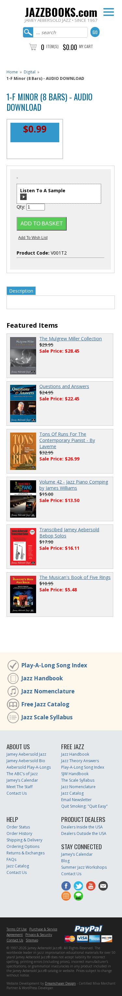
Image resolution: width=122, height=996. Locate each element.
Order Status (18, 827)
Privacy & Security (38, 934)
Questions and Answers (64, 386)
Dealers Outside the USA (83, 833)
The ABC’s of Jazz (22, 773)
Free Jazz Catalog (45, 704)
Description (21, 291)
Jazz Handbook (42, 678)
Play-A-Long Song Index (54, 665)
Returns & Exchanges (26, 853)
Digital (29, 72)
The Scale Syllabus (77, 780)
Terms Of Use (17, 929)
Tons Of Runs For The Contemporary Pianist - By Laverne (67, 440)
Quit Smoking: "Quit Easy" (84, 806)
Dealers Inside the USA (82, 827)
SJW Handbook (74, 773)
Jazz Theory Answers (80, 760)
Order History (19, 833)
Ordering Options (23, 846)
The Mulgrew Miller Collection (70, 338)
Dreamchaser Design (60, 983)
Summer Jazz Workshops (84, 867)
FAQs (11, 859)
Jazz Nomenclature (48, 691)
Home (12, 72)
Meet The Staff (20, 786)
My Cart (86, 46)
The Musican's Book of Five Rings (75, 577)
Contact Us (17, 793)
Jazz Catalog (72, 793)
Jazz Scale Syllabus (47, 717)
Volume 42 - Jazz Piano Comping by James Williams (73, 485)
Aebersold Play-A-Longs (29, 767)
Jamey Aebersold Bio (26, 760)
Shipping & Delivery (24, 840)
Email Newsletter (76, 799)
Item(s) (52, 46)
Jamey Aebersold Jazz (26, 754)
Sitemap (32, 940)
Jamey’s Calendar (22, 780)
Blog (65, 861)
